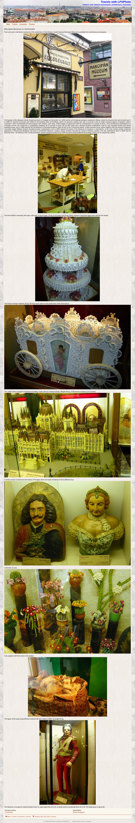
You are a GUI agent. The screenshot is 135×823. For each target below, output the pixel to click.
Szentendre (9, 812)
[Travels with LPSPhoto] (67, 22)
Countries (23, 24)
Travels (14, 24)
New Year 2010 (45, 816)
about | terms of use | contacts (81, 821)
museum (53, 816)
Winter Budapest (79, 812)
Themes (32, 24)
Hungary (37, 816)
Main (8, 24)
